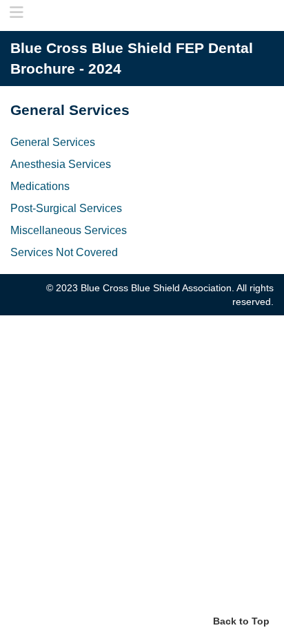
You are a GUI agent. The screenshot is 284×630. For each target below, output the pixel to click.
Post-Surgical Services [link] (66, 208)
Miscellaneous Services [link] (68, 230)
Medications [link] (40, 186)
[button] (12, 10)
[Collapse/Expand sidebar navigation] (16, 14)
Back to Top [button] (241, 621)
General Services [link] (52, 142)
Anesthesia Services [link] (60, 164)
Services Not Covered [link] (64, 252)
